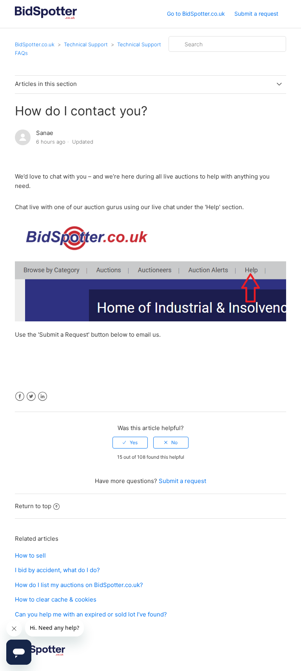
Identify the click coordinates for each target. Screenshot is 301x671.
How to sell (30, 555)
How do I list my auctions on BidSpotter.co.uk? (79, 585)
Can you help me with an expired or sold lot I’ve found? (91, 614)
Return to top (33, 506)
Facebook (20, 396)
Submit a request (256, 13)
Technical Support (86, 44)
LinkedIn (42, 396)
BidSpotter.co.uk (34, 44)
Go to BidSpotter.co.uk (196, 13)
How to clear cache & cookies (55, 599)
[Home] (46, 18)
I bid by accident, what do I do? (57, 570)
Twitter (31, 396)
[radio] (130, 443)
